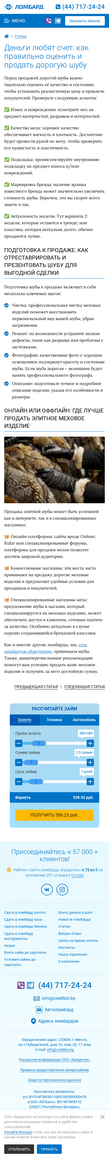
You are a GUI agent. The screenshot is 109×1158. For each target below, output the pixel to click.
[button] (18, 743)
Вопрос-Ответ (70, 934)
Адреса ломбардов (58, 1021)
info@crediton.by (58, 998)
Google (77, 875)
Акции (9, 945)
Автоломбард (59, 1010)
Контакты (66, 947)
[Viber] (49, 21)
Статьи (64, 926)
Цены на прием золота (78, 940)
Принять (49, 1149)
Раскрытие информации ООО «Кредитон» (54, 1060)
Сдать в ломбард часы (23, 919)
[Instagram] (62, 889)
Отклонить (19, 1149)
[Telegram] (58, 21)
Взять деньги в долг (75, 912)
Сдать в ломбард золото (25, 912)
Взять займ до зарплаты (25, 952)
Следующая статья (84, 686)
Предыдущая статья (36, 686)
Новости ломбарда (74, 919)
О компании (68, 961)
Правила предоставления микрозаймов (54, 1070)
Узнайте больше (18, 1132)
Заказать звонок (85, 21)
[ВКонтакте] (47, 889)
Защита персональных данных (54, 1080)
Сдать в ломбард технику (25, 926)
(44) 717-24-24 (83, 6)
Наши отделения (72, 954)
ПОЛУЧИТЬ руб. (54, 815)
